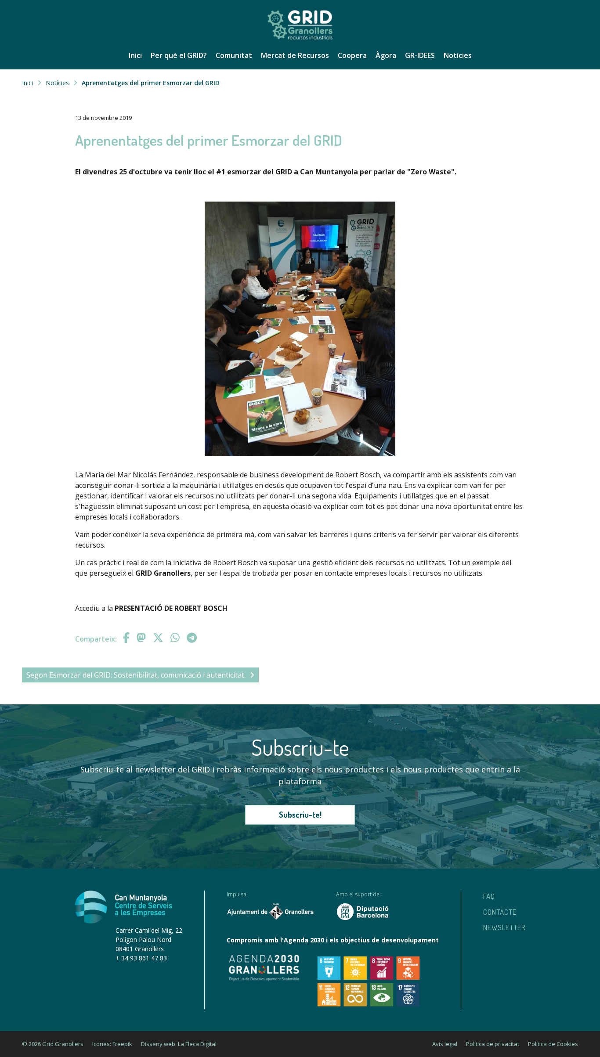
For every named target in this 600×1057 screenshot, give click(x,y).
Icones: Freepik (112, 1044)
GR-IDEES (420, 55)
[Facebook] (127, 637)
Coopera (352, 55)
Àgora (386, 55)
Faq (489, 896)
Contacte (500, 911)
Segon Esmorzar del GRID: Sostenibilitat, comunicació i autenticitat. (136, 675)
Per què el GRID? (179, 55)
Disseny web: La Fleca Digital (179, 1044)
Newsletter (504, 927)
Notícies (458, 55)
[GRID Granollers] (300, 38)
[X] (159, 637)
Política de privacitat (492, 1044)
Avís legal (444, 1044)
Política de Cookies (553, 1044)
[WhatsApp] (176, 637)
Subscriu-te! (300, 814)
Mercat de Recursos (295, 55)
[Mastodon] (142, 637)
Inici (135, 55)
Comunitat (234, 55)
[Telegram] (192, 637)
